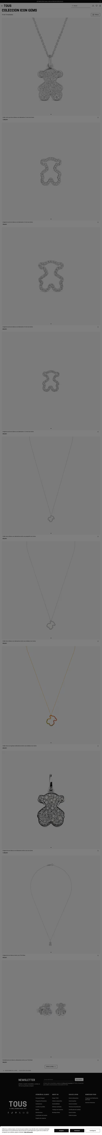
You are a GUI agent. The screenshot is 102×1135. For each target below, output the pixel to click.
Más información (28, 1132)
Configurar (93, 1130)
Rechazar (77, 1130)
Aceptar (61, 1130)
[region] (51, 1130)
